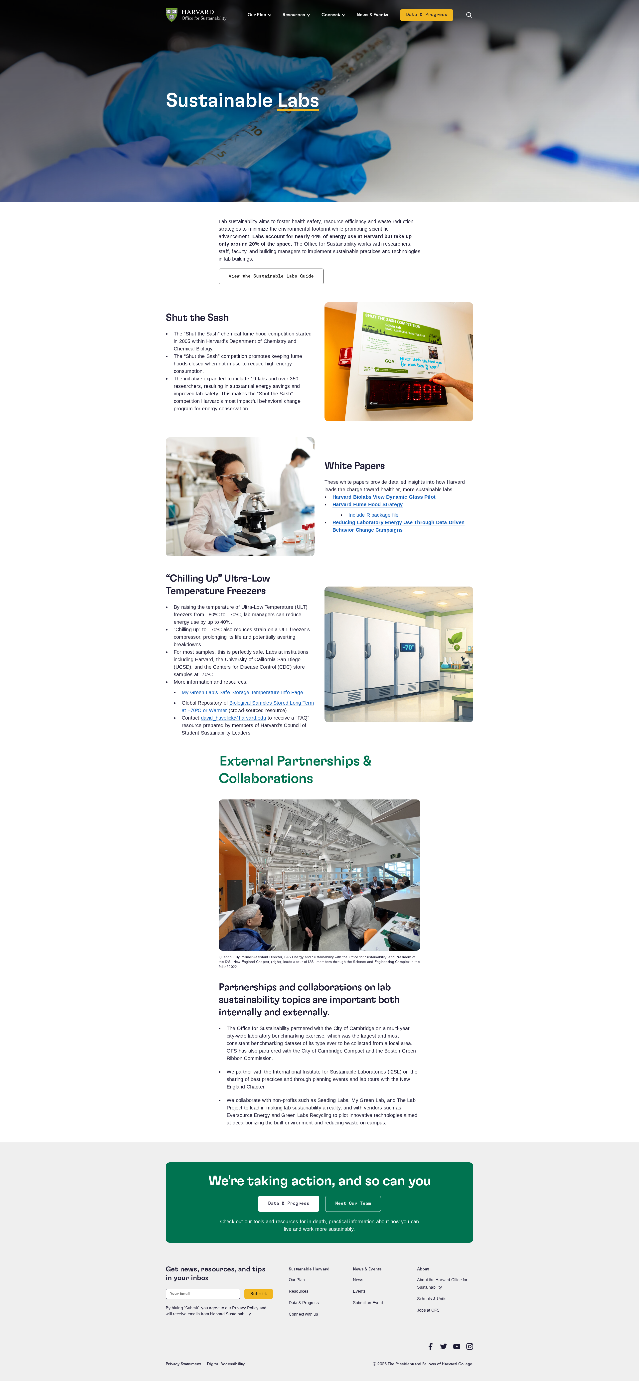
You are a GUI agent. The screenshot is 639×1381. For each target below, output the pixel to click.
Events (359, 1291)
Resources (294, 15)
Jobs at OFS (428, 1310)
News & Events (372, 15)
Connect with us (303, 1314)
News (358, 1280)
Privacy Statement (183, 1364)
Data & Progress (429, 16)
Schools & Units (431, 1299)
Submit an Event (368, 1303)
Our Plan (257, 15)
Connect (330, 15)
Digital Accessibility (226, 1364)
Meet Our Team (353, 1203)
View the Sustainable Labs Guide (271, 277)
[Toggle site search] (469, 15)
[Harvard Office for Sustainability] (196, 15)
